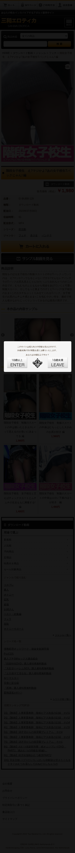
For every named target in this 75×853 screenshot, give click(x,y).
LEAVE (53, 360)
